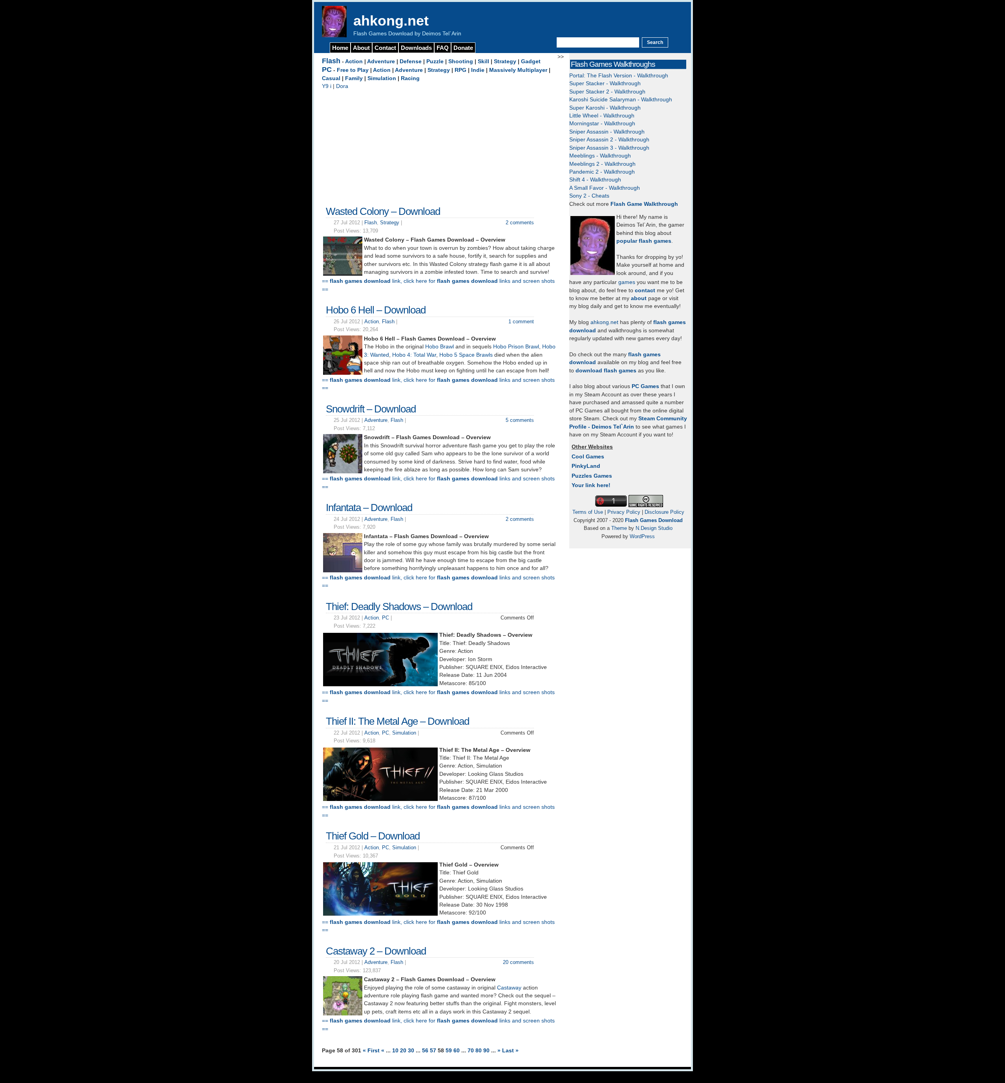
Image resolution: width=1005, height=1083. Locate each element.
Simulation (381, 78)
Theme (619, 528)
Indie (477, 70)
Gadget (531, 61)
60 (457, 1051)
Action (354, 61)
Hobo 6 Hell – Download (376, 309)
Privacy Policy (623, 512)
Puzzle (435, 61)
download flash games (606, 371)
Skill (483, 61)
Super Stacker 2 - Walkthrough (607, 92)
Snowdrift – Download (371, 408)
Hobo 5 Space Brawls (466, 355)
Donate (463, 47)
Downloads (416, 47)
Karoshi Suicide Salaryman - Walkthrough (620, 100)
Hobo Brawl (439, 347)
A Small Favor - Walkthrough (604, 188)
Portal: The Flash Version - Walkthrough (618, 76)
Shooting (460, 61)
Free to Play (353, 70)
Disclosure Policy (664, 512)
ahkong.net (391, 21)
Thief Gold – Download (373, 835)
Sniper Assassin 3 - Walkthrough (609, 148)
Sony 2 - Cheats (589, 196)
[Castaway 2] (342, 1014)
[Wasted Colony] (342, 274)
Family (354, 78)
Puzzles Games (592, 476)
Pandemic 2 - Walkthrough (602, 172)
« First (372, 1051)
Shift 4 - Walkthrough (595, 180)
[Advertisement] (439, 146)
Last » (510, 1051)
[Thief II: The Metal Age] (380, 799)
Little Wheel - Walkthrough (601, 116)
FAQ (443, 47)
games (626, 282)
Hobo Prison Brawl (516, 347)
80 (479, 1051)
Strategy (505, 61)
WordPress (642, 536)
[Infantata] (342, 571)
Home (340, 47)
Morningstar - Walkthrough (602, 123)
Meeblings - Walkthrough (600, 156)
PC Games (645, 386)
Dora (342, 86)
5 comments (520, 420)
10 (396, 1051)
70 (471, 1051)
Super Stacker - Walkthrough (605, 83)
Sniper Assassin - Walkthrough (607, 132)
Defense (411, 61)
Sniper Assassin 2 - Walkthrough (609, 140)
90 (487, 1051)
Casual (331, 78)
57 (434, 1051)
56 (426, 1051)
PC (327, 69)
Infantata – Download (369, 507)
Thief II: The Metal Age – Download (397, 721)
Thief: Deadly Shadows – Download (399, 606)
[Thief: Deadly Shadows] (380, 684)
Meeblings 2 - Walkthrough (602, 164)
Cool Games (588, 457)
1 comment (521, 321)
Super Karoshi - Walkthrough (605, 108)
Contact (385, 47)
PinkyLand (586, 466)
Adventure (381, 61)
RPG (460, 70)
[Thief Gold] (380, 914)
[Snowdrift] (342, 472)
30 (412, 1051)
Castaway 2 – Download (376, 951)
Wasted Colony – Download (383, 211)
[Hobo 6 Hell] (342, 373)
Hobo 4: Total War (414, 355)
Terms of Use (587, 512)
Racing (410, 78)
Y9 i (326, 86)
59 (449, 1051)
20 (404, 1051)
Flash (331, 61)
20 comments (518, 962)
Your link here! (591, 485)
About (361, 47)
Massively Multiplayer (518, 70)
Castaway (509, 988)
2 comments (520, 222)
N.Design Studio (654, 528)
